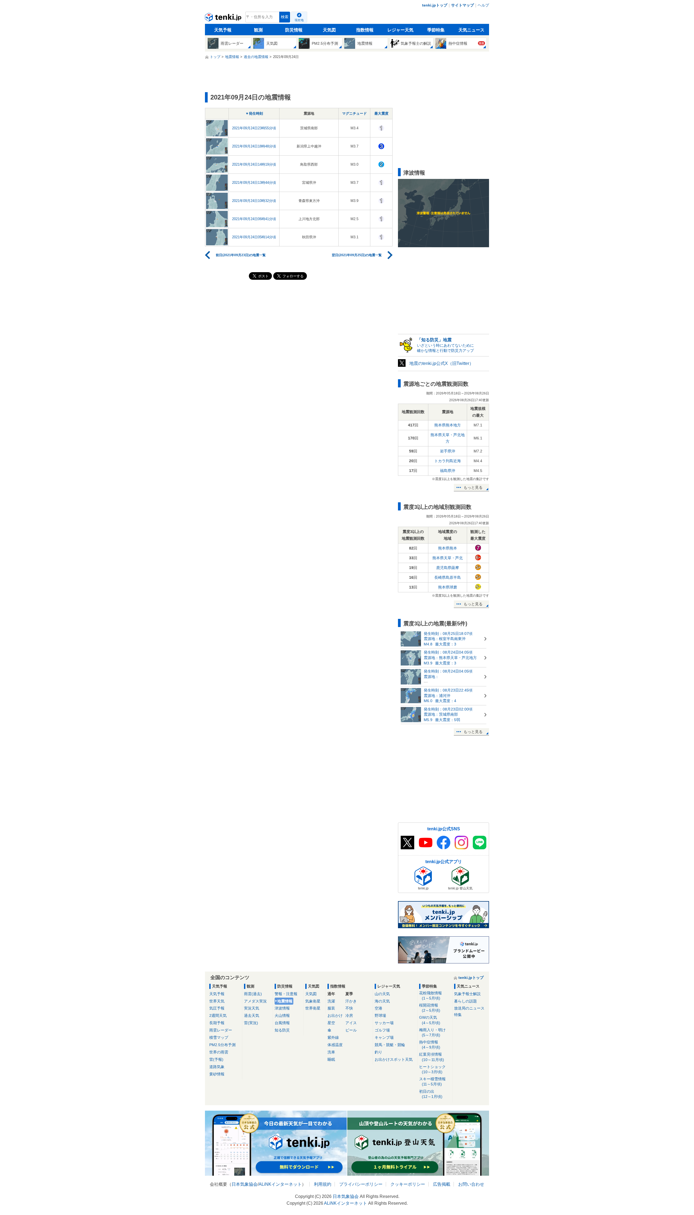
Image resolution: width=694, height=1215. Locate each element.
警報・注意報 (286, 994)
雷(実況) (251, 1023)
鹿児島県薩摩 (447, 567)
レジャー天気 (400, 30)
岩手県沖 (447, 451)
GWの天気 (429, 1020)
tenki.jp (224, 18)
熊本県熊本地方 (447, 425)
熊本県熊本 (447, 548)
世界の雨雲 (218, 1052)
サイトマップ (462, 5)
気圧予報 (216, 1008)
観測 (258, 30)
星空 (331, 1023)
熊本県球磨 (447, 587)
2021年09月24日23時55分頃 (254, 128)
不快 (349, 1008)
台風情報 (282, 1023)
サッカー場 (384, 1023)
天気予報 (223, 30)
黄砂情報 (216, 1074)
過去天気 (251, 1015)
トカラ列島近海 (447, 461)
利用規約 (322, 1184)
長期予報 (216, 1023)
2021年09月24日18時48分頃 (254, 146)
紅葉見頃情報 (431, 1057)
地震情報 (285, 1001)
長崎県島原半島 (447, 577)
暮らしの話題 (465, 1001)
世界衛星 (312, 1008)
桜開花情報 (429, 1007)
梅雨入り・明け (432, 1032)
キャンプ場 (384, 1037)
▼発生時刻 (254, 113)
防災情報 (294, 30)
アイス (351, 1023)
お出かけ (335, 1015)
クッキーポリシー (407, 1184)
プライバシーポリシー (361, 1184)
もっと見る (473, 487)
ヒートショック (432, 1069)
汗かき (351, 1001)
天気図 (329, 30)
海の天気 (382, 1001)
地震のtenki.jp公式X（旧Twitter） (441, 363)
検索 (284, 17)
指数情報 (365, 30)
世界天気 (216, 1001)
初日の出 (430, 1094)
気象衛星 (312, 1001)
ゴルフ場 (382, 1030)
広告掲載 (441, 1184)
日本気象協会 (245, 1184)
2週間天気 (218, 1015)
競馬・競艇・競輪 (390, 1045)
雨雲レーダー (220, 1030)
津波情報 (282, 1008)
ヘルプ (483, 5)
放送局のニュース (469, 1008)
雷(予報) (216, 1059)
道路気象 (216, 1067)
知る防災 (282, 1030)
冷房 (349, 1015)
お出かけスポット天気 (394, 1059)
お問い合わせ (471, 1184)
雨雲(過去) (253, 994)
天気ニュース (471, 30)
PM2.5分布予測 (222, 1045)
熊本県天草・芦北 (447, 558)
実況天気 (251, 1008)
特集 (458, 1014)
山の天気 (382, 994)
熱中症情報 (429, 1044)
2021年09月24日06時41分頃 (254, 219)
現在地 (299, 20)
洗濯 (331, 1001)
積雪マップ (218, 1037)
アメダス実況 (255, 1001)
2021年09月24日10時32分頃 (254, 201)
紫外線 (333, 1037)
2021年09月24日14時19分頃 (254, 164)
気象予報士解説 (467, 994)
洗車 (331, 1052)
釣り (378, 1052)
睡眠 (331, 1059)
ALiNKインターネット (280, 1184)
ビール (351, 1030)
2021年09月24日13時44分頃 (254, 183)
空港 (378, 1008)
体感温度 (335, 1045)
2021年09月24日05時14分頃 (254, 237)
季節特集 (436, 30)
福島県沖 (447, 470)
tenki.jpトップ (434, 5)
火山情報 (282, 1015)
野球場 (380, 1015)
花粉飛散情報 (430, 995)
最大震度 (381, 113)
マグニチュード (354, 113)
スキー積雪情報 (432, 1081)
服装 (331, 1008)
